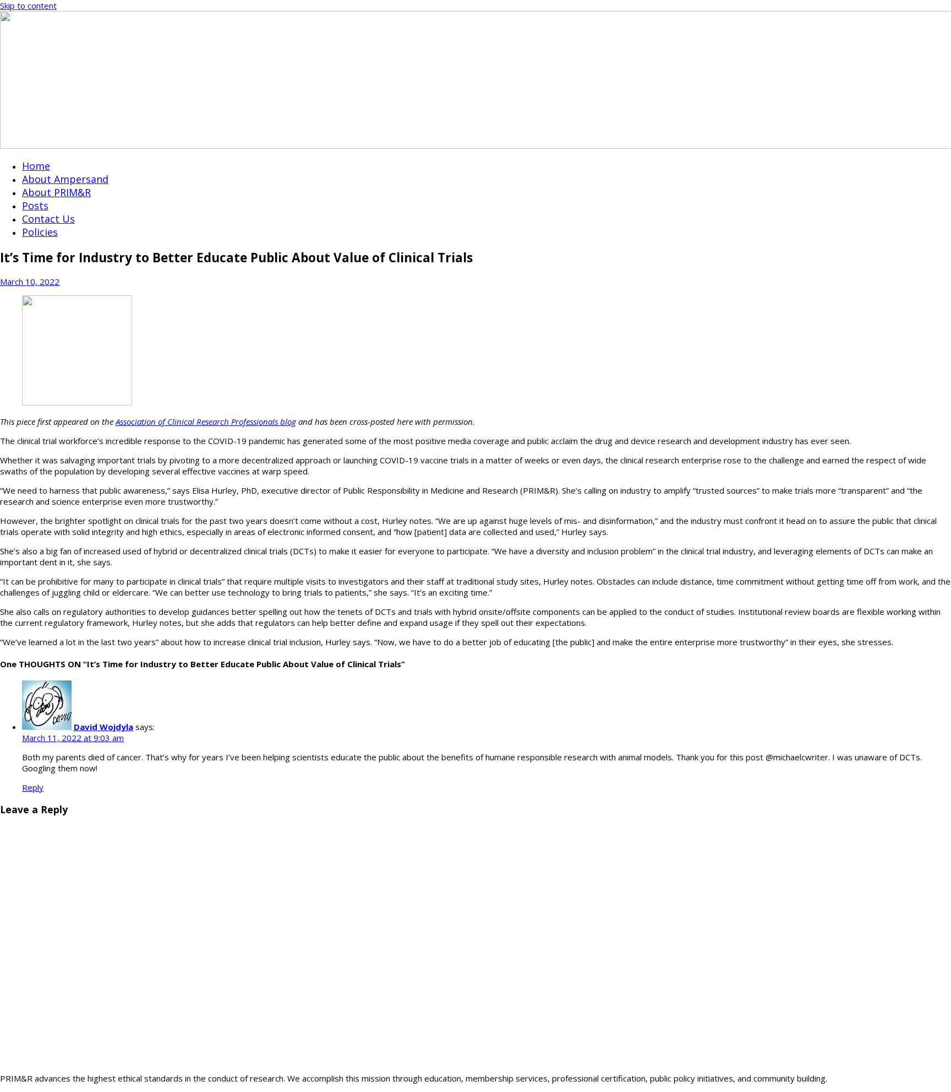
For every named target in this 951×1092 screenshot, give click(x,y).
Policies (40, 232)
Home (36, 165)
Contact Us (48, 218)
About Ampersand (65, 179)
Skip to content (28, 5)
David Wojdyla (103, 726)
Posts (35, 205)
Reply (32, 787)
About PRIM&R (56, 192)
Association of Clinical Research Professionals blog (206, 421)
